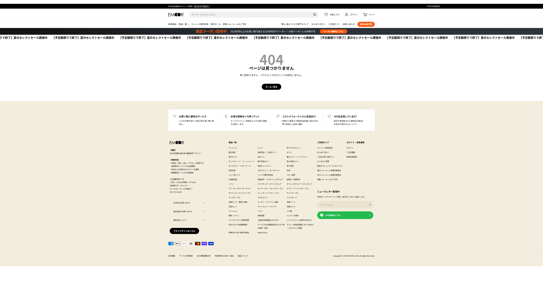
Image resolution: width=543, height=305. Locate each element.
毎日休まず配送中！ (202, 6)
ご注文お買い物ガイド (325, 157)
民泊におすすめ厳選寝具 (238, 224)
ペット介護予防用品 (265, 175)
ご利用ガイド (334, 24)
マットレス (233, 148)
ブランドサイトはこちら (184, 230)
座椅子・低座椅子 (293, 179)
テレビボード (292, 197)
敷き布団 (232, 152)
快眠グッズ (291, 206)
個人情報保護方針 (204, 256)
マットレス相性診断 (200, 24)
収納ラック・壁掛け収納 (238, 202)
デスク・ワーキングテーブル (298, 188)
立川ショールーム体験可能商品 (329, 175)
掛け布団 (290, 166)
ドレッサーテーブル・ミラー (269, 193)
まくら (289, 152)
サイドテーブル (293, 193)
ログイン (350, 148)
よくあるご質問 (323, 161)
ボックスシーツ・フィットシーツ (241, 161)
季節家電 (261, 215)
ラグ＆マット (263, 197)
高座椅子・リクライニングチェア (270, 179)
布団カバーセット (264, 166)
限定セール (216, 24)
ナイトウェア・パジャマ (267, 206)
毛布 (288, 170)
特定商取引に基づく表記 (224, 256)
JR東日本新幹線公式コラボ (268, 220)
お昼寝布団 (233, 179)
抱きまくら (233, 157)
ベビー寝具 (291, 175)
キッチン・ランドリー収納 (268, 202)
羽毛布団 (232, 170)
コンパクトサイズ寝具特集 (239, 220)
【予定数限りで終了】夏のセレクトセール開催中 (73, 38)
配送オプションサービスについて (330, 166)
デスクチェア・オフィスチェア (269, 184)
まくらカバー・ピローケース (240, 166)
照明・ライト (234, 215)
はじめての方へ (319, 24)
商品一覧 (183, 24)
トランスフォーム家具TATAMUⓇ (299, 220)
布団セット (233, 206)
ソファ (231, 184)
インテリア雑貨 (293, 215)
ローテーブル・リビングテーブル (270, 188)
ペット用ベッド (235, 175)
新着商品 (172, 24)
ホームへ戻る (271, 86)
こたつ (260, 211)
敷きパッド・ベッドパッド (297, 157)
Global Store (262, 232)
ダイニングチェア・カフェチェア (299, 184)
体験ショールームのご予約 (234, 24)
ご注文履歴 (351, 152)
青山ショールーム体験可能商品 (329, 170)
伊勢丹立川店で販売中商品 (239, 232)
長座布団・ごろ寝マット (267, 152)
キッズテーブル (234, 197)
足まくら (261, 157)
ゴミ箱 (289, 211)
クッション (233, 211)
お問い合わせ (349, 24)
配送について (243, 256)
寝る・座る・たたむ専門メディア (295, 24)
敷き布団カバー (264, 161)
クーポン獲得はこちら (333, 31)
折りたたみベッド (293, 148)
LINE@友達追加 (433, 6)
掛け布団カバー (293, 161)
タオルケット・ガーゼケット (269, 170)
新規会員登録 (352, 157)
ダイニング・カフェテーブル (240, 193)
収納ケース (291, 202)
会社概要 (171, 256)
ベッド (260, 148)
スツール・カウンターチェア (240, 188)
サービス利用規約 (186, 256)
